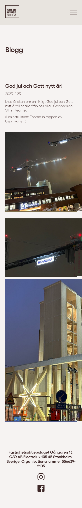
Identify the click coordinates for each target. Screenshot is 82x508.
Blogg (14, 49)
